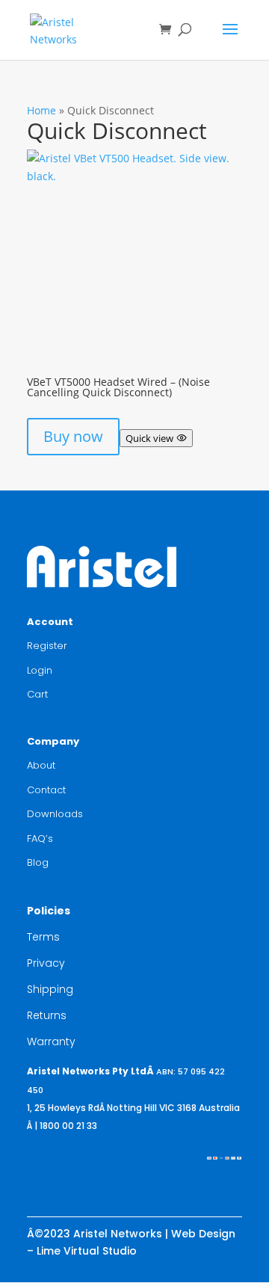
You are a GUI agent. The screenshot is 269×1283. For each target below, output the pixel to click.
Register (47, 646)
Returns (47, 1015)
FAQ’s (40, 838)
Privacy (46, 963)
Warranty (51, 1041)
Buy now (73, 436)
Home (41, 110)
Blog (38, 862)
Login (39, 670)
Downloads (55, 814)
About (41, 765)
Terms (43, 936)
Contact (46, 790)
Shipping (50, 989)
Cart (37, 694)
